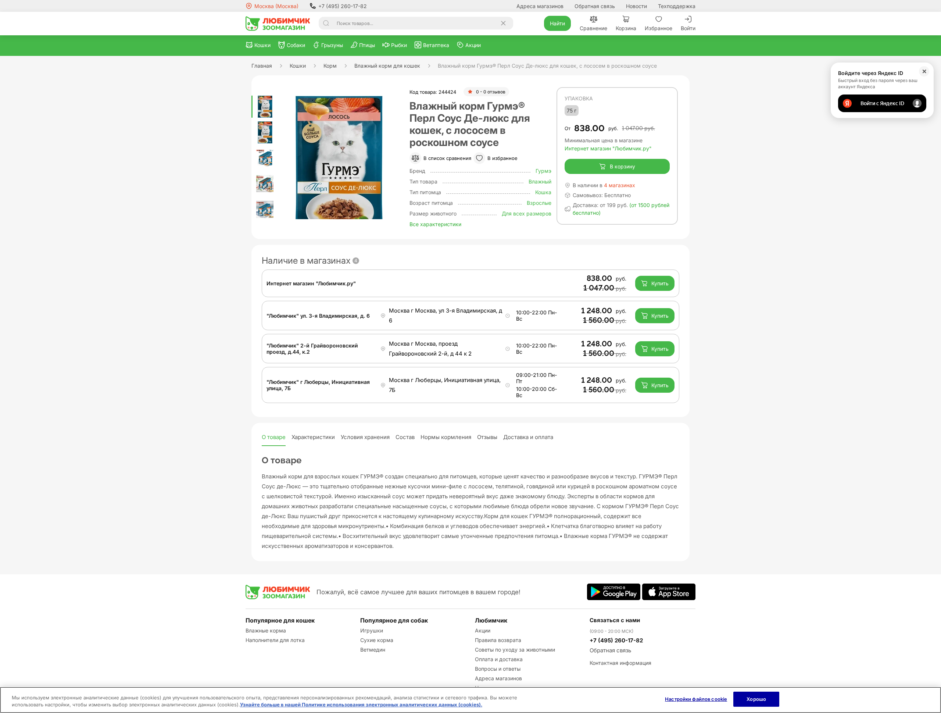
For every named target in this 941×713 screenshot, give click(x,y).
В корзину (622, 166)
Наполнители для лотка (275, 640)
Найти (557, 23)
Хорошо (756, 699)
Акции (482, 630)
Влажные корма (266, 630)
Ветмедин (372, 649)
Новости (636, 6)
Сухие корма (376, 640)
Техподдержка (676, 6)
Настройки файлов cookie (696, 699)
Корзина (626, 28)
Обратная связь (595, 6)
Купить (660, 283)
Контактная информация (620, 663)
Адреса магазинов (539, 6)
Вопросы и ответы (497, 669)
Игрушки (371, 630)
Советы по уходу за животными (515, 649)
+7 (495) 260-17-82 (342, 6)
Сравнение (593, 28)
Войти (688, 28)
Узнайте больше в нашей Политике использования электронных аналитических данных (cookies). (361, 705)
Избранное (658, 28)
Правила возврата (498, 640)
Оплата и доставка (499, 659)
